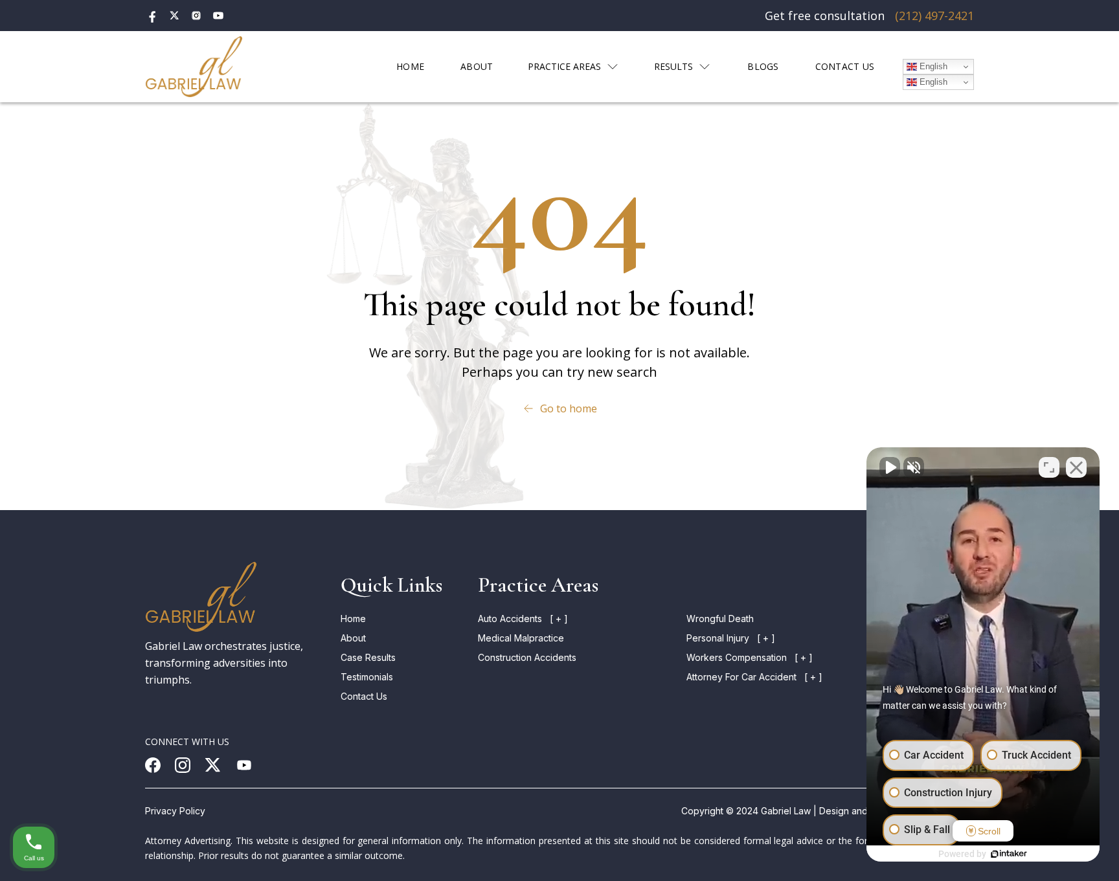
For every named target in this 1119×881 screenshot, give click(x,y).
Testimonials (367, 676)
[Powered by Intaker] (1008, 854)
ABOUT (476, 66)
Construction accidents (527, 657)
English (932, 66)
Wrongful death (720, 618)
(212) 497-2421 (934, 15)
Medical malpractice (521, 637)
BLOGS (762, 66)
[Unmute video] (889, 467)
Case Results (368, 657)
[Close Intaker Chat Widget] (1076, 467)
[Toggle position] (1049, 467)
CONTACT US (845, 66)
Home (353, 618)
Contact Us (364, 696)
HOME (410, 66)
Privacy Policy (175, 810)
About (353, 637)
